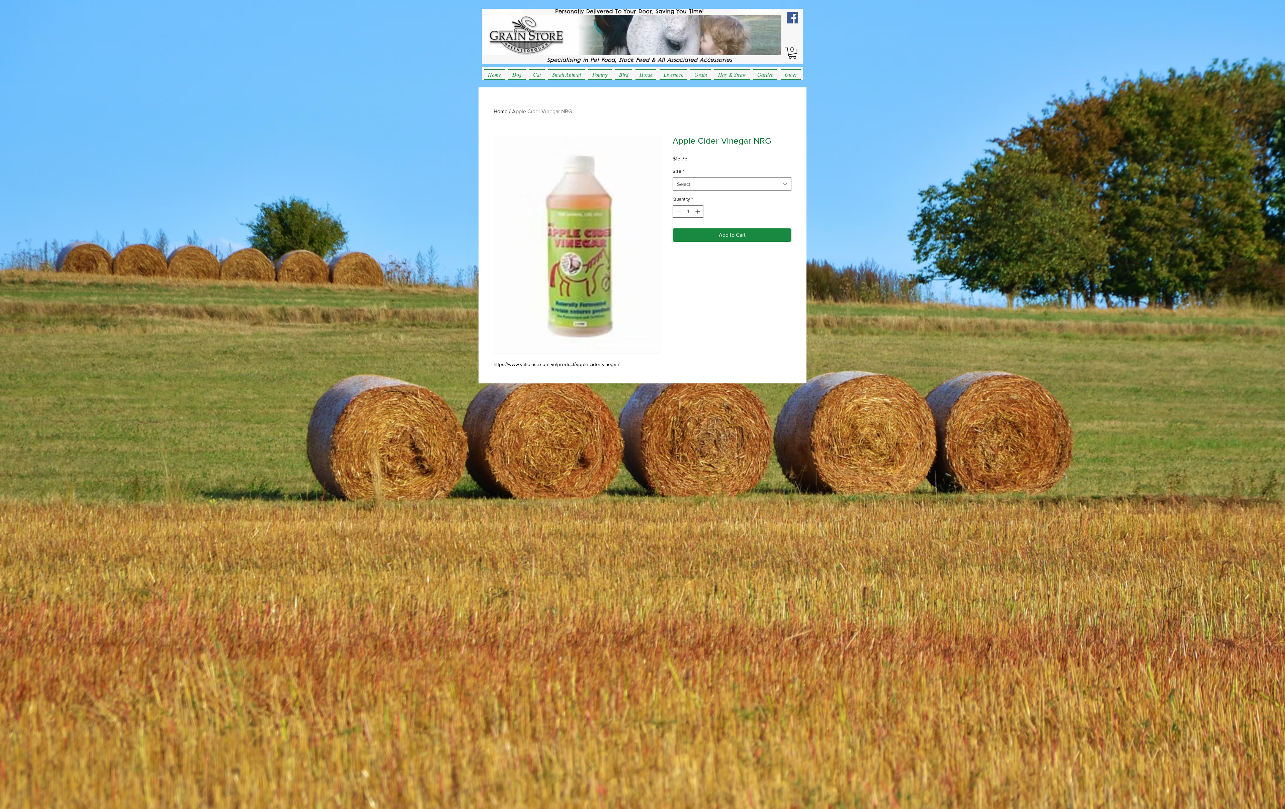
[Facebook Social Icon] (792, 17)
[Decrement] (678, 211)
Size (678, 171)
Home (501, 111)
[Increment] (698, 211)
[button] (792, 53)
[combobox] (732, 184)
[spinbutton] (688, 211)
